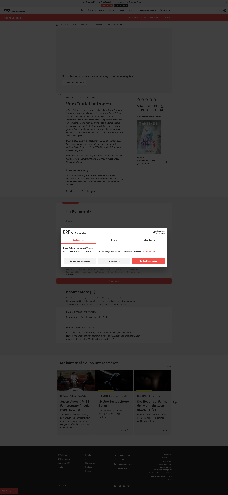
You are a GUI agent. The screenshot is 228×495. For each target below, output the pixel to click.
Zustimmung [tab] (78, 240)
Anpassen (113, 261)
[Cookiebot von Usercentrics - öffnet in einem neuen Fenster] (154, 232)
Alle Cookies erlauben (148, 261)
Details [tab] (114, 240)
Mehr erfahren (148, 252)
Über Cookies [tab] (149, 240)
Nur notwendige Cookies (80, 261)
